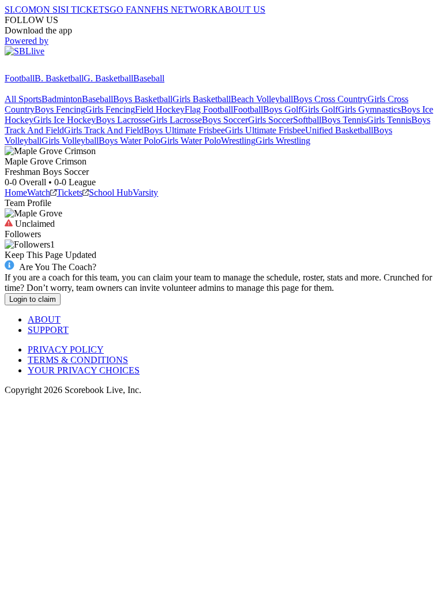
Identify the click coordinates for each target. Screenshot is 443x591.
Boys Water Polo (129, 140)
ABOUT (44, 319)
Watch (38, 192)
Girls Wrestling (283, 140)
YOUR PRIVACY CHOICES (84, 370)
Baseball (148, 78)
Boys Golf (282, 109)
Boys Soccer (225, 120)
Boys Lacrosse (122, 120)
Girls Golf (319, 109)
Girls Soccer (270, 120)
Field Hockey (160, 109)
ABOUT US (241, 9)
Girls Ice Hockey (64, 120)
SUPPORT (48, 330)
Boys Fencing (60, 109)
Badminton (62, 99)
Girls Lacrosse (175, 120)
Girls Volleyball (70, 140)
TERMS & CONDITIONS (78, 360)
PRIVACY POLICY (66, 349)
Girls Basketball (201, 99)
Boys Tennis (344, 120)
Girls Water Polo (190, 140)
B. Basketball (59, 78)
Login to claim (32, 299)
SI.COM (20, 9)
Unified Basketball (339, 130)
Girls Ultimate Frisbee (265, 130)
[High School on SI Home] (49, 68)
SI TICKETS (85, 9)
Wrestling (238, 140)
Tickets (69, 192)
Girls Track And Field (104, 130)
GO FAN (127, 9)
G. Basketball (108, 78)
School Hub (111, 192)
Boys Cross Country (330, 99)
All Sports (23, 99)
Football (20, 78)
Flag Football (209, 109)
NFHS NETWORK (181, 9)
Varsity (145, 192)
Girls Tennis (389, 120)
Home (16, 192)
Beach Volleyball (262, 99)
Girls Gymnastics (369, 109)
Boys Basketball (142, 99)
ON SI (48, 9)
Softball (307, 120)
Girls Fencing (110, 109)
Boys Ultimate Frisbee (184, 130)
